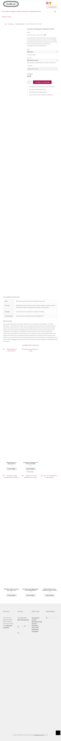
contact (50, 94)
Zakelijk (32, 11)
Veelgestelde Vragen (37, 621)
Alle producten (37, 11)
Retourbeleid (35, 629)
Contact (9, 16)
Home (3, 11)
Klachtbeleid (35, 631)
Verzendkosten (35, 618)
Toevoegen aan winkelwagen (42, 82)
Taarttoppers (13, 11)
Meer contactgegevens (23, 619)
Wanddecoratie (26, 11)
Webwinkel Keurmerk (39, 735)
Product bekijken (11, 468)
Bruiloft (7, 11)
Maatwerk (4, 16)
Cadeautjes (19, 11)
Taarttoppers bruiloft (19, 24)
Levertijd (34, 619)
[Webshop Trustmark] (48, 3)
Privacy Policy (35, 627)
